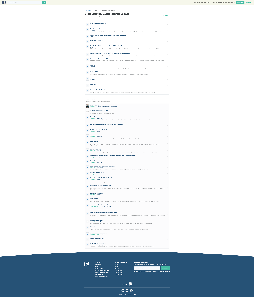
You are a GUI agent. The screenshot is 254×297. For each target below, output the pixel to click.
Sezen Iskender (94, 160)
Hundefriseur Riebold (95, 149)
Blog (208, 2)
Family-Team (93, 116)
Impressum (98, 264)
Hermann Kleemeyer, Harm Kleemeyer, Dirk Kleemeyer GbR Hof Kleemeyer (110, 53)
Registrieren (240, 2)
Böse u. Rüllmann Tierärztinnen (98, 233)
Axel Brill (92, 65)
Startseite (197, 2)
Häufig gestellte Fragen (102, 272)
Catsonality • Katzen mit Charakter (99, 110)
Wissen (213, 2)
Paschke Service (94, 71)
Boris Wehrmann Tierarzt (96, 220)
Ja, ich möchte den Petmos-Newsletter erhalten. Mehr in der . (153, 271)
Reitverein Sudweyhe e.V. (96, 40)
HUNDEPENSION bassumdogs (98, 243)
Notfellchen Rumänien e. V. (97, 78)
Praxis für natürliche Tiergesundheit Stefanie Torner (103, 212)
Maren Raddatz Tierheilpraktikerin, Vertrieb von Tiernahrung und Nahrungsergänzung (112, 155)
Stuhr (116, 266)
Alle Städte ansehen (119, 276)
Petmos (122, 294)
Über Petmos (220, 2)
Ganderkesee (118, 270)
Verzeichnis (88, 10)
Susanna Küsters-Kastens (97, 135)
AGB (96, 266)
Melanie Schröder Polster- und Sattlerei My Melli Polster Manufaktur (108, 35)
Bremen (117, 268)
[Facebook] (131, 291)
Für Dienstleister (230, 2)
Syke (116, 264)
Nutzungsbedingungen (102, 270)
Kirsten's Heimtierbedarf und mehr (99, 205)
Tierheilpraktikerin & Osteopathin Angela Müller (102, 166)
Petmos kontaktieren (101, 276)
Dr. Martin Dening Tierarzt (97, 172)
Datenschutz (99, 268)
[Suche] (44, 2)
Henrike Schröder (94, 105)
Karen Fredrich (94, 141)
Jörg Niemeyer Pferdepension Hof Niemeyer (101, 58)
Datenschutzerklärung (165, 271)
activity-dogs (93, 84)
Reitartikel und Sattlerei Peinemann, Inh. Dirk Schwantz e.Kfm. (106, 45)
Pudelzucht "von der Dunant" (97, 89)
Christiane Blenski (95, 28)
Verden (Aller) (119, 272)
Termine (203, 2)
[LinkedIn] (127, 291)
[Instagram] (122, 291)
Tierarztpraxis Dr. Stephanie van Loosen (100, 185)
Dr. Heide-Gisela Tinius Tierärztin (98, 129)
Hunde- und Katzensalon (96, 193)
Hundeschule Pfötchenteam (97, 238)
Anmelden (165, 268)
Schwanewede (119, 274)
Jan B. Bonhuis (94, 198)
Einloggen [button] (248, 2)
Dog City (92, 226)
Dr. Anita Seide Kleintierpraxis (98, 23)
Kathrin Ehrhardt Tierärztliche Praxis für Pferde (102, 177)
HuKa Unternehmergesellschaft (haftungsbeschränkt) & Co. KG (106, 124)
